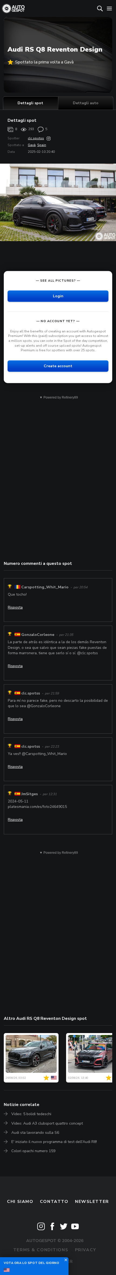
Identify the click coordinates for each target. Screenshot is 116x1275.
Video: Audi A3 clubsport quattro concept (47, 1123)
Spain (41, 145)
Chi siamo (20, 1202)
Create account (58, 366)
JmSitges (29, 794)
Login (58, 296)
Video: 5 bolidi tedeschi (31, 1114)
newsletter (92, 1202)
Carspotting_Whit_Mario (45, 587)
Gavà (32, 145)
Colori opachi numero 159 (33, 1150)
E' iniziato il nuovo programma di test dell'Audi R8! (54, 1141)
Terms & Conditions (40, 1250)
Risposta (15, 607)
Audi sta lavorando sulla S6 (35, 1132)
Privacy (85, 1250)
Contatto (54, 1202)
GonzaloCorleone (37, 634)
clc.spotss (36, 138)
